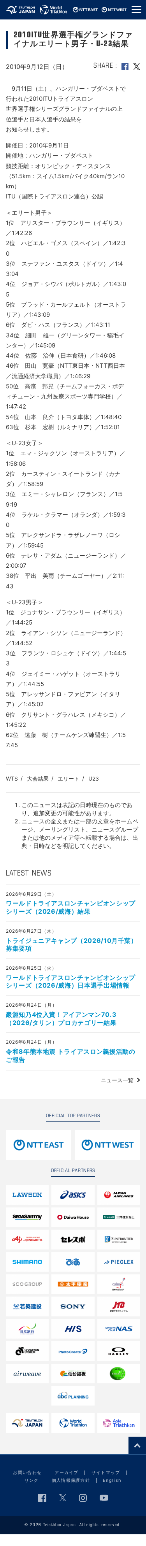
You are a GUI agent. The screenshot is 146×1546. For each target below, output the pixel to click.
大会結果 (38, 778)
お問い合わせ (27, 1472)
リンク (32, 1480)
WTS (12, 778)
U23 (93, 778)
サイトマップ (105, 1472)
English (112, 1480)
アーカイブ (67, 1472)
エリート (68, 778)
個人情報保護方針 (71, 1480)
